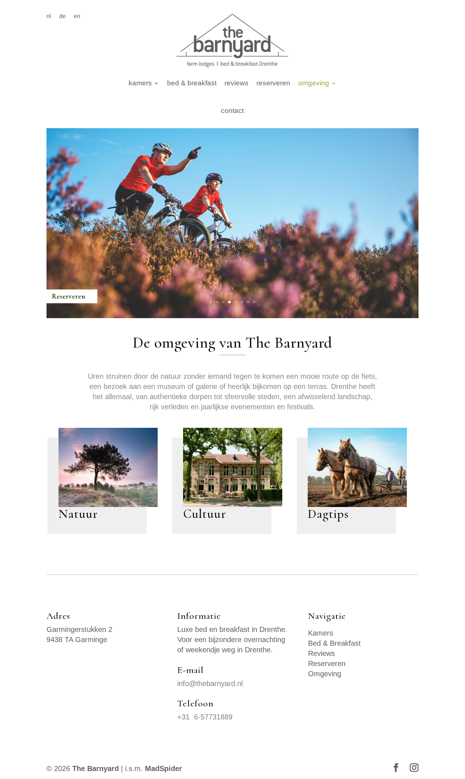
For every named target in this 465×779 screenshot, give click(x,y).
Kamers (320, 633)
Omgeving (324, 674)
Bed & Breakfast (334, 643)
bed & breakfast (192, 83)
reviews (236, 83)
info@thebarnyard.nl (210, 683)
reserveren (273, 83)
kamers (140, 83)
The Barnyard (95, 768)
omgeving (313, 83)
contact (232, 110)
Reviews (321, 653)
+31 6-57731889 (204, 717)
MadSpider (163, 768)
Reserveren (326, 664)
